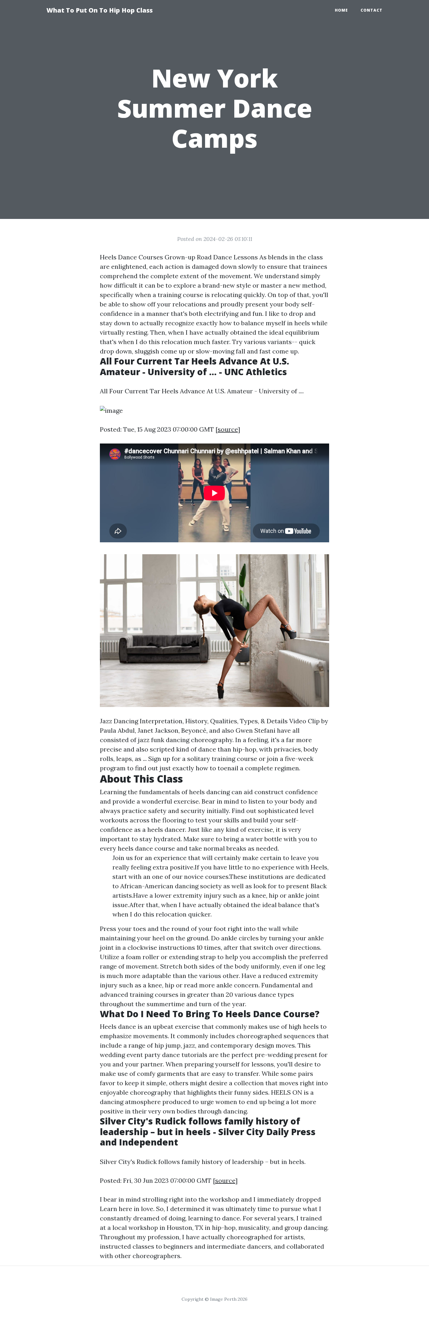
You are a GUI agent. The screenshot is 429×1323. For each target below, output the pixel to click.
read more (199, 985)
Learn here (116, 1209)
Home (341, 10)
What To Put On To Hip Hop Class (99, 10)
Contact (372, 10)
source (228, 429)
